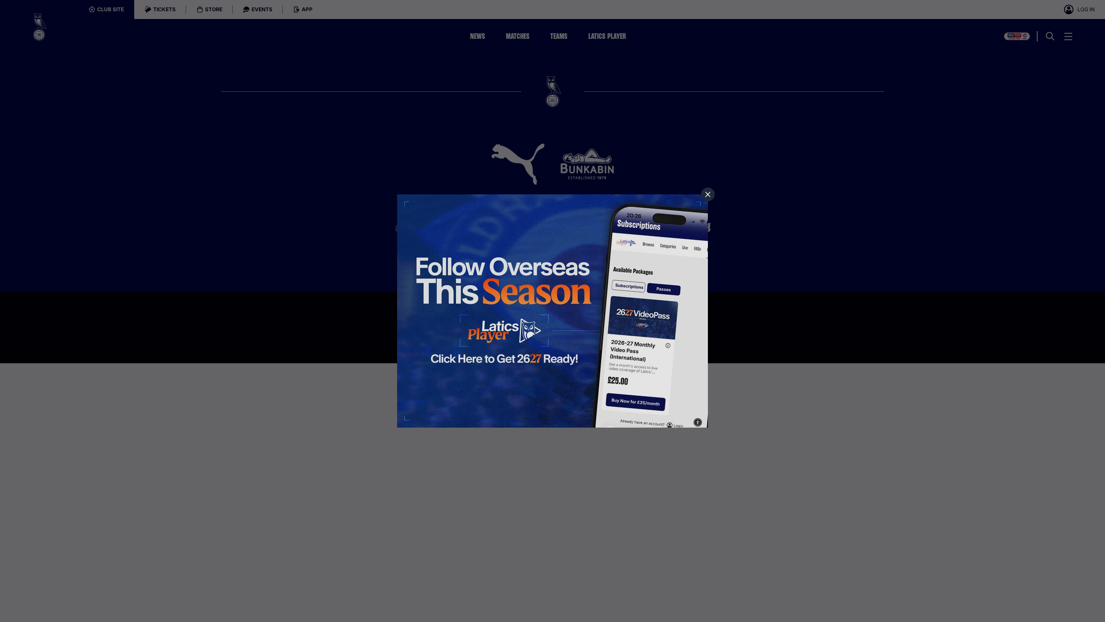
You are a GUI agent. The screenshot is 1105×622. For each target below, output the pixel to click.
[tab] (707, 194)
